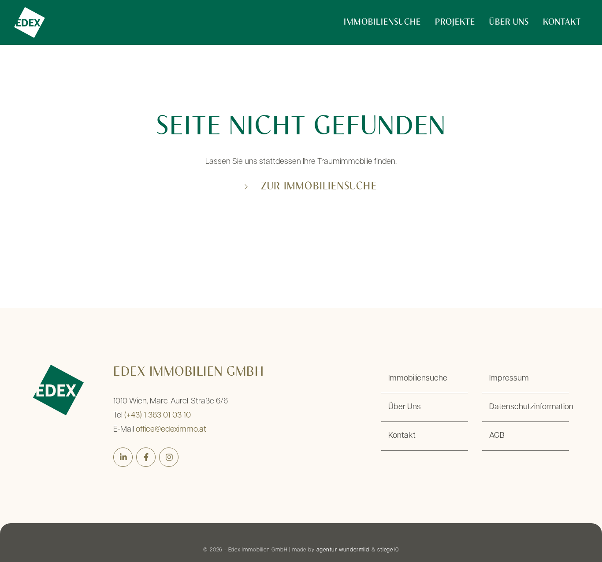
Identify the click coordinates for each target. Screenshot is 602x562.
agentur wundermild (342, 550)
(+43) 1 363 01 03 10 (157, 416)
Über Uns (509, 22)
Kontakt (562, 22)
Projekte (455, 22)
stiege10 (387, 550)
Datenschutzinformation (529, 407)
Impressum (509, 379)
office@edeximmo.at (171, 430)
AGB (497, 436)
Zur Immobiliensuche (319, 186)
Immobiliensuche (382, 22)
